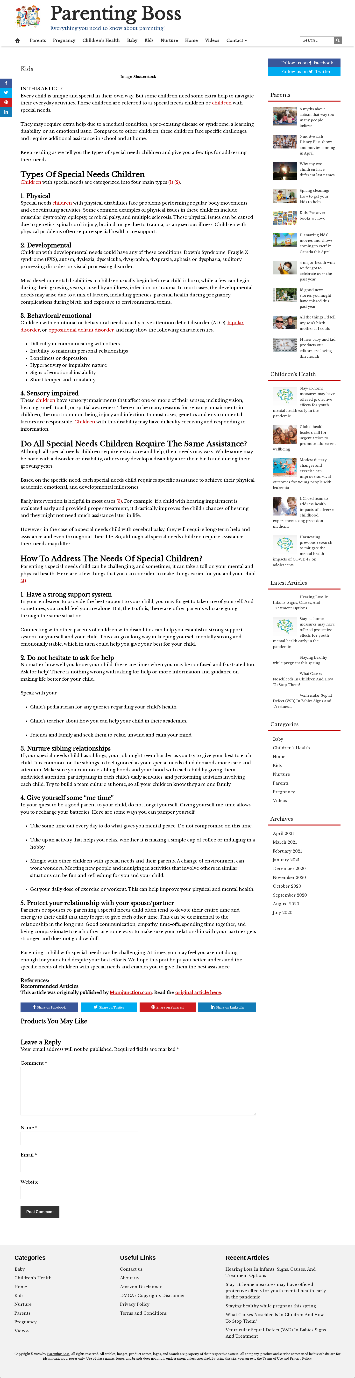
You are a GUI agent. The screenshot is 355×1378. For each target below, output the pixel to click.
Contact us (131, 1269)
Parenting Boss (115, 13)
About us (129, 1277)
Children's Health (291, 747)
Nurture (169, 40)
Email (29, 1155)
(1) (170, 182)
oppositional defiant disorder (81, 330)
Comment (34, 1063)
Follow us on (307, 62)
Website (30, 1182)
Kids (149, 40)
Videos (212, 40)
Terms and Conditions (143, 1313)
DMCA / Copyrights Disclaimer (152, 1295)
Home (191, 40)
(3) (119, 501)
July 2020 (282, 912)
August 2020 (286, 903)
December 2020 (289, 868)
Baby (132, 40)
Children (31, 182)
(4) (23, 580)
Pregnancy (64, 40)
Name (29, 1127)
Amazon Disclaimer (141, 1286)
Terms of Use (273, 1358)
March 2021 (285, 842)
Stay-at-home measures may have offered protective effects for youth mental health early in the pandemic (276, 1291)
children (222, 103)
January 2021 (286, 859)
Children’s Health (101, 40)
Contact (235, 40)
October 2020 (287, 886)
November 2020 (289, 877)
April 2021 (283, 833)
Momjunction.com (131, 992)
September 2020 (290, 895)
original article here (198, 992)
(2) (177, 182)
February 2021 (287, 851)
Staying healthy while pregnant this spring (271, 1306)
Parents (38, 40)
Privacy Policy (134, 1304)
